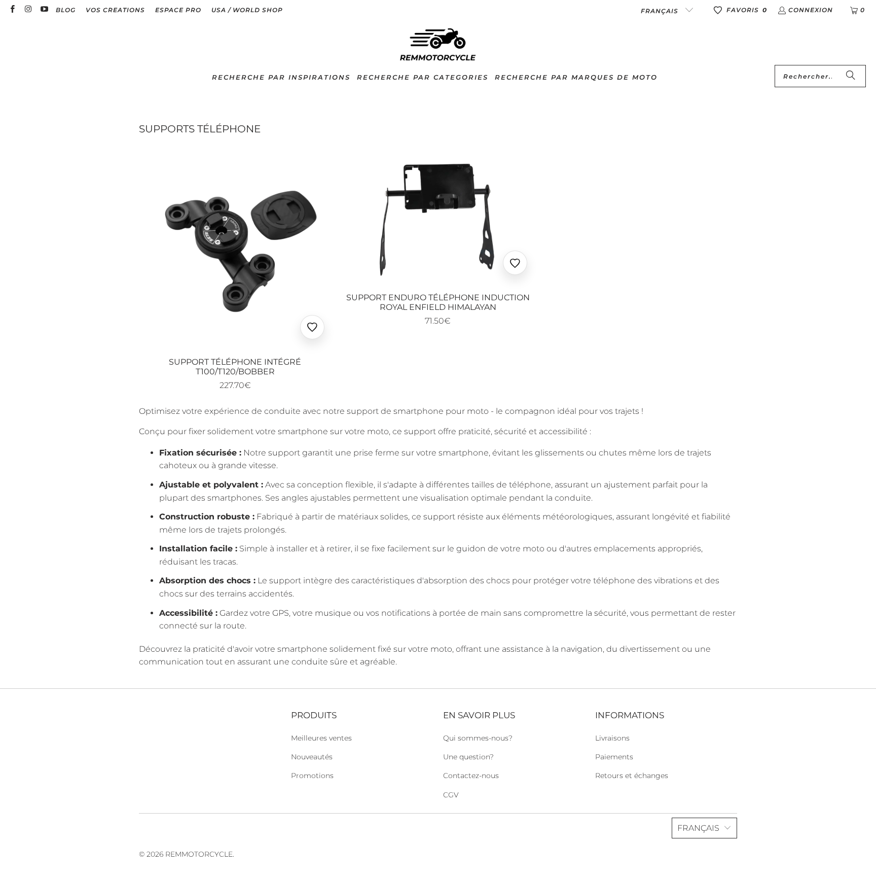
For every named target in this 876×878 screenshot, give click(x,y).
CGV (451, 794)
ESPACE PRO (178, 10)
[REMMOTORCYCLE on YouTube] (44, 10)
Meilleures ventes (321, 738)
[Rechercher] (850, 76)
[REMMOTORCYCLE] (438, 45)
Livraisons (612, 738)
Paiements (614, 756)
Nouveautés (312, 756)
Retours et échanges (631, 775)
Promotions (312, 775)
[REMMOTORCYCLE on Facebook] (12, 10)
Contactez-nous (471, 775)
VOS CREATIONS (115, 10)
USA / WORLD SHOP (247, 10)
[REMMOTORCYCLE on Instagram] (27, 10)
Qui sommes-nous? (478, 738)
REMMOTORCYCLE (199, 854)
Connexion (810, 10)
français (660, 11)
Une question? (468, 756)
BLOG (66, 10)
